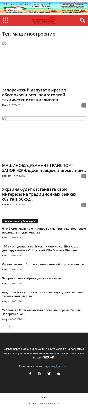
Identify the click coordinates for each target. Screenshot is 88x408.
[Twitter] (49, 374)
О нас (44, 397)
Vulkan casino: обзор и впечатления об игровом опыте (43, 264)
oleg (4, 237)
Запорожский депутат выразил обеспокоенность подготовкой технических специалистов (34, 95)
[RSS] (39, 374)
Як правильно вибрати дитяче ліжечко (31, 278)
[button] (81, 20)
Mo (4, 105)
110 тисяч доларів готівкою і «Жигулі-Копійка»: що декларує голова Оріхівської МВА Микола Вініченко (40, 248)
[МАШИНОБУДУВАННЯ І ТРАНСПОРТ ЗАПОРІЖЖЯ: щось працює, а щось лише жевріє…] (44, 138)
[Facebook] (30, 374)
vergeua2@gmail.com (56, 366)
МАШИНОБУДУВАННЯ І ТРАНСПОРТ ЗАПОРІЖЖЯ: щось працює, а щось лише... (44, 168)
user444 (6, 175)
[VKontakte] (58, 374)
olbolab (6, 204)
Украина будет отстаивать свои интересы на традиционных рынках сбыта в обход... (39, 194)
